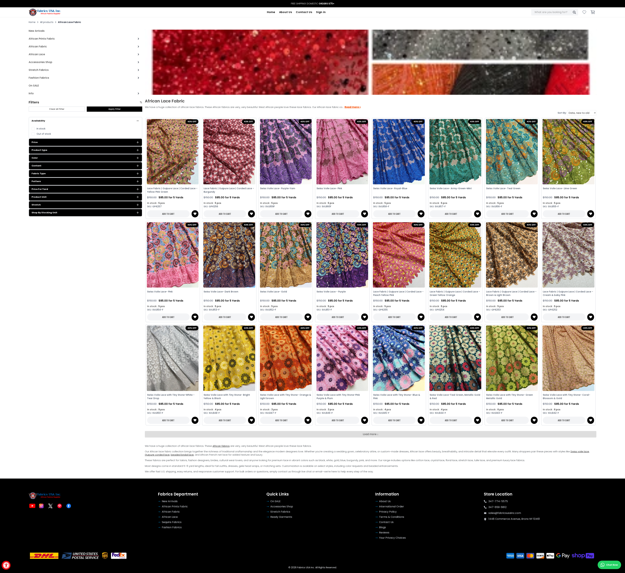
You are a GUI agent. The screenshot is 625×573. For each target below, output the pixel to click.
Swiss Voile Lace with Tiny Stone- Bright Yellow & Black (227, 396)
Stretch (36, 204)
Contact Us (304, 12)
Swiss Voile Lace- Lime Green (560, 188)
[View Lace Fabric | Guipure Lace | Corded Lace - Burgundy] (229, 151)
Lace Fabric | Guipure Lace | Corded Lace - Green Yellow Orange (455, 293)
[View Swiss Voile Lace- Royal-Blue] (399, 151)
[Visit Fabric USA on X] (50, 505)
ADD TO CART (168, 213)
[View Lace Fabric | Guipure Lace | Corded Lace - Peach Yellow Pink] (399, 255)
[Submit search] (574, 12)
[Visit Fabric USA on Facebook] (68, 505)
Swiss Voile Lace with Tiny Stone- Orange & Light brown (285, 396)
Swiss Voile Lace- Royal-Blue (390, 188)
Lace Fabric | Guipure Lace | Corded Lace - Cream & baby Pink (568, 293)
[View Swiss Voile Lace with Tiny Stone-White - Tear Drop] (173, 358)
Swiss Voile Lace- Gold (273, 291)
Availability (38, 120)
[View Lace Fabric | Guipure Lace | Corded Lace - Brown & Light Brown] (512, 255)
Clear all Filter (56, 109)
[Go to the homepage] (45, 12)
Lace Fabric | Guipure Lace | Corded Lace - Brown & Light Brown (511, 293)
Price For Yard (40, 189)
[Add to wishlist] (195, 213)
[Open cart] (592, 12)
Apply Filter (114, 109)
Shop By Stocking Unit (44, 212)
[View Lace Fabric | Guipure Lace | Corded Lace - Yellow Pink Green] (173, 151)
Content (36, 165)
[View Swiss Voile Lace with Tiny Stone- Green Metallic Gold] (512, 358)
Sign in (321, 12)
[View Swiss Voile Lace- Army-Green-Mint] (455, 151)
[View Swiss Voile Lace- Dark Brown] (229, 255)
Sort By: (562, 112)
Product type (39, 150)
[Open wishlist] (584, 12)
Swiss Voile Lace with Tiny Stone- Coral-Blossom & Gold (566, 396)
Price (35, 142)
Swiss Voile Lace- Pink (329, 188)
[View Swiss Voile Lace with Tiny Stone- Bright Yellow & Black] (229, 358)
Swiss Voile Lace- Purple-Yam (277, 188)
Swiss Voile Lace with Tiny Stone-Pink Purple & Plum (338, 396)
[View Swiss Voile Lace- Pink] (342, 151)
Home (271, 12)
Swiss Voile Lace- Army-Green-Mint (451, 188)
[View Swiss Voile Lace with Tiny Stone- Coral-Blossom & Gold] (568, 358)
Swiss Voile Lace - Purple (331, 291)
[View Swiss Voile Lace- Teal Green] (512, 151)
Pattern (36, 181)
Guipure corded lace (157, 454)
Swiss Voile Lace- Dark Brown (221, 291)
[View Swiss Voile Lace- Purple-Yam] (286, 151)
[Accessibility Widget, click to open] (6, 565)
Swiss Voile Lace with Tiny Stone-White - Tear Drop (170, 396)
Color (35, 157)
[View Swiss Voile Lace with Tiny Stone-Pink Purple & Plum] (342, 358)
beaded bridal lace (182, 454)
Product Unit (39, 196)
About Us (285, 12)
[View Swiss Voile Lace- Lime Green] (568, 151)
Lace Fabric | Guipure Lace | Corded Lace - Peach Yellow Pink (398, 293)
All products (46, 22)
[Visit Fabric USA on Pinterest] (59, 505)
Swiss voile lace (579, 451)
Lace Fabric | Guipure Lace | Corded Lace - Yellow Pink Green (172, 190)
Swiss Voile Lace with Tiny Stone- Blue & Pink (396, 396)
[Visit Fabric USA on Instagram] (41, 505)
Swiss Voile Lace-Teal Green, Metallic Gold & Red (455, 396)
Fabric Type (39, 173)
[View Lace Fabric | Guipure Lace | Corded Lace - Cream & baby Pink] (568, 255)
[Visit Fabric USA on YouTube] (32, 505)
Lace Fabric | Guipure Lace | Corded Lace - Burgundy (229, 190)
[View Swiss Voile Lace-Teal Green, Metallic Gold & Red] (455, 358)
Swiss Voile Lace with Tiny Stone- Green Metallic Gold (509, 396)
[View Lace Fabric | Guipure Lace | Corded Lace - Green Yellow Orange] (455, 255)
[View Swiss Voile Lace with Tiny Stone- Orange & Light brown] (286, 358)
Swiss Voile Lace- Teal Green (503, 188)
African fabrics (221, 446)
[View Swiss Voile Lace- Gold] (286, 255)
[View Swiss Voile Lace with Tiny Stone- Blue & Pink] (399, 358)
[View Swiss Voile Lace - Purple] (342, 255)
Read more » (353, 107)
